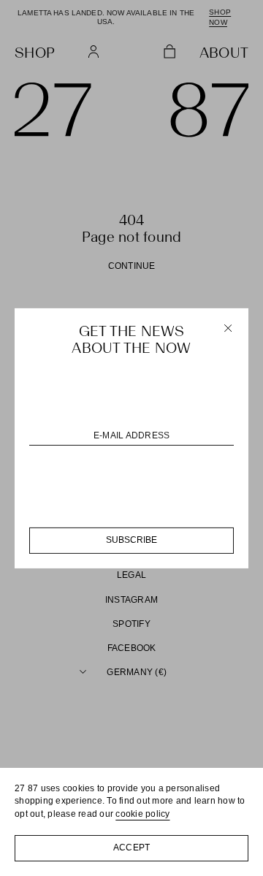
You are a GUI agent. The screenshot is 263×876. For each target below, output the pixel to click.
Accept (131, 847)
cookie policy (142, 814)
